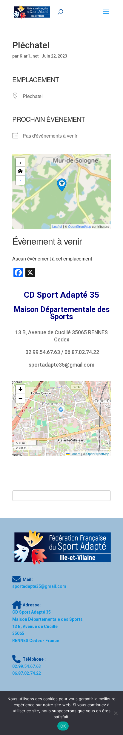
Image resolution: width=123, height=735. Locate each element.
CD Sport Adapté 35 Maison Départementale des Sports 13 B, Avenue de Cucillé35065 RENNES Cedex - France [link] (47, 626)
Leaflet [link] (57, 226)
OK (63, 726)
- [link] (20, 180)
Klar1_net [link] (29, 56)
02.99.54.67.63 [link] (42, 352)
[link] (31, 11)
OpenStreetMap (97, 453)
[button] (62, 185)
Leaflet (75, 453)
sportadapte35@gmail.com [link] (61, 365)
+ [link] (20, 162)
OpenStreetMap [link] (79, 226)
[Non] (116, 713)
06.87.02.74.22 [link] (81, 352)
